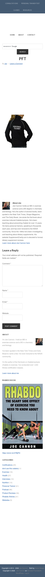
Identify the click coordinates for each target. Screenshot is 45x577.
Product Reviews (9, 493)
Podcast (5, 489)
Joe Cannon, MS (22, 22)
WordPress (20, 573)
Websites (6, 500)
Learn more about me (10, 373)
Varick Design (39, 568)
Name (5, 290)
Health (4, 475)
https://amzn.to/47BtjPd (11, 453)
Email (5, 302)
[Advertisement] (22, 90)
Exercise (5, 472)
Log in (27, 573)
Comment (6, 263)
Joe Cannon (23, 568)
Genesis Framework (34, 571)
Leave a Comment (16, 63)
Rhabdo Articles (8, 496)
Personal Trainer (8, 486)
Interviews (6, 479)
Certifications (7, 465)
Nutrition (5, 482)
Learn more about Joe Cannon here (16, 243)
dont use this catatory (10, 468)
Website (5, 313)
